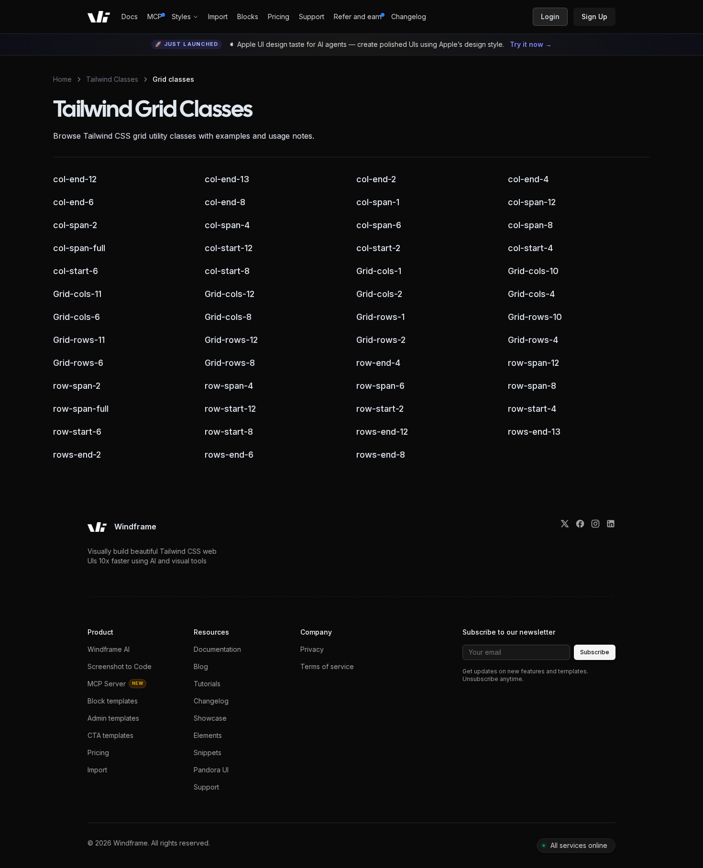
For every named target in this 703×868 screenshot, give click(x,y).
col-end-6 (73, 202)
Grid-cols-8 (228, 316)
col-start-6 (75, 270)
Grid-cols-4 (531, 293)
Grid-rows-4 (533, 339)
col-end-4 (528, 179)
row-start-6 (77, 431)
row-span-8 (532, 385)
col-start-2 (378, 247)
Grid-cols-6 (76, 316)
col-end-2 (376, 179)
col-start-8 (227, 270)
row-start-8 (229, 431)
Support (311, 16)
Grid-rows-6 (78, 362)
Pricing (278, 16)
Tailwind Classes (112, 79)
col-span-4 (227, 225)
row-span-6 (380, 385)
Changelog (408, 16)
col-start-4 (530, 247)
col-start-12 (229, 247)
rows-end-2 (77, 454)
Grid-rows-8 (230, 362)
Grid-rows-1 (380, 316)
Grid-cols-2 (379, 293)
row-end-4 (378, 362)
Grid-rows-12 (231, 339)
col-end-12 (75, 179)
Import (218, 16)
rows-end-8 (380, 454)
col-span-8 (530, 225)
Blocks (247, 16)
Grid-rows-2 (381, 339)
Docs (129, 16)
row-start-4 (532, 408)
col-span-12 (532, 202)
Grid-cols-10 (533, 270)
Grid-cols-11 (77, 293)
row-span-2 (76, 385)
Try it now (531, 44)
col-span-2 (75, 225)
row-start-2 (380, 408)
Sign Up (594, 16)
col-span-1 (377, 202)
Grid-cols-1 (378, 270)
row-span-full (81, 408)
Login (550, 16)
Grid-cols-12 (229, 293)
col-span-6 (378, 225)
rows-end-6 (229, 454)
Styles (181, 16)
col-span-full (79, 247)
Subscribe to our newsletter (508, 632)
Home (62, 79)
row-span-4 (229, 385)
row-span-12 (533, 362)
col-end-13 (227, 179)
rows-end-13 (534, 431)
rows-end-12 (382, 431)
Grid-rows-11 (79, 339)
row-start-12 (230, 408)
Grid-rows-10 (535, 316)
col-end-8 (225, 202)
